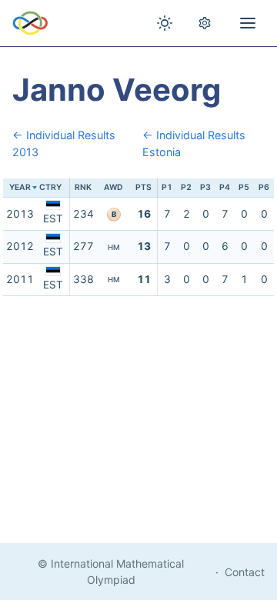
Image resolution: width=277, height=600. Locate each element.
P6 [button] (264, 187)
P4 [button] (224, 187)
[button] (53, 188)
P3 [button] (205, 187)
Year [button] (20, 187)
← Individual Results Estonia (193, 143)
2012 (20, 246)
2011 (20, 279)
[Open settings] (205, 23)
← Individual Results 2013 (63, 143)
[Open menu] (248, 23)
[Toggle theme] (165, 23)
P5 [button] (244, 187)
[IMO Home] (30, 23)
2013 (20, 214)
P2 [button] (186, 187)
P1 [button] (167, 187)
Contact (245, 571)
